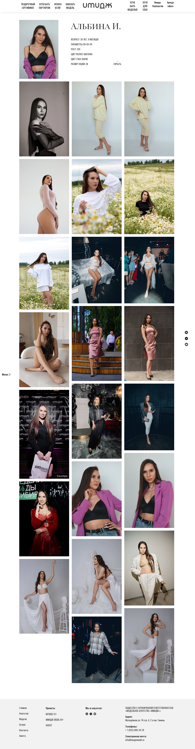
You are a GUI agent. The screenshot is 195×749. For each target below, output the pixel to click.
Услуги (22, 724)
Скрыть (117, 64)
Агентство (23, 713)
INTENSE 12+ (51, 714)
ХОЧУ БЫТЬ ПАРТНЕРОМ (44, 5)
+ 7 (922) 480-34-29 (134, 730)
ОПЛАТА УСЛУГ (58, 5)
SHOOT (49, 725)
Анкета (22, 735)
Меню (5, 374)
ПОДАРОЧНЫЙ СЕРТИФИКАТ (28, 5)
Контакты (23, 730)
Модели (23, 719)
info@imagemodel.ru (134, 740)
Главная (23, 707)
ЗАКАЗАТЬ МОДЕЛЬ (70, 5)
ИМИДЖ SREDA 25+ (55, 719)
